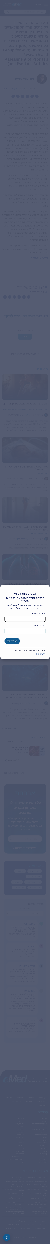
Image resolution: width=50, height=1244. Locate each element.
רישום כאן (41, 654)
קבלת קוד (12, 641)
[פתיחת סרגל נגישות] (6, 1237)
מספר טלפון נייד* (38, 613)
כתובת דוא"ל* (40, 625)
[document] (25, 622)
